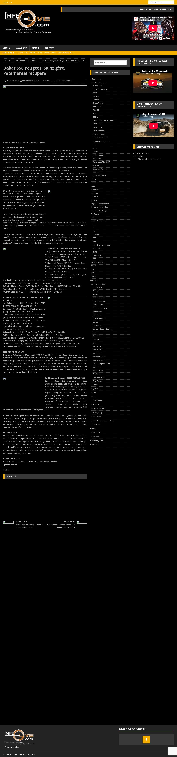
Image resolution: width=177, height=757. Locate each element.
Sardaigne (97, 367)
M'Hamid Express (99, 318)
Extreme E (95, 404)
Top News (97, 374)
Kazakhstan (97, 311)
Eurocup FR (97, 106)
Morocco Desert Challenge (103, 329)
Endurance (97, 255)
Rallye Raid (21, 48)
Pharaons (97, 336)
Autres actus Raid (98, 284)
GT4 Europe (97, 127)
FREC (95, 113)
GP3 (94, 241)
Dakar (47, 80)
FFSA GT (96, 110)
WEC (94, 259)
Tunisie (95, 384)
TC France (95, 214)
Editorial (93, 428)
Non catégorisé (96, 440)
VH (92, 269)
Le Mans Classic (99, 134)
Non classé (95, 445)
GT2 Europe (97, 124)
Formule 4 (95, 190)
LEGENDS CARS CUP (100, 137)
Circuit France (98, 103)
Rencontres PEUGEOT (101, 162)
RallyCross (97, 158)
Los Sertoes (97, 315)
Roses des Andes (100, 360)
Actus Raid (21, 60)
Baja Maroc (95, 388)
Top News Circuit (99, 176)
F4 (93, 231)
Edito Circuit (96, 432)
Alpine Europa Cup (100, 89)
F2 (93, 224)
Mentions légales (11, 747)
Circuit (35, 48)
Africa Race (97, 424)
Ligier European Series (102, 141)
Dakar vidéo (97, 400)
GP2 (94, 238)
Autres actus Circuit (99, 82)
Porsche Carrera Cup (99, 207)
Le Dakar (139, 156)
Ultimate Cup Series (99, 262)
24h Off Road (98, 287)
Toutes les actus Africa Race (102, 421)
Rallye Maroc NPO (98, 408)
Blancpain (97, 96)
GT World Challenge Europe (103, 120)
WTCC (93, 273)
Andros (95, 92)
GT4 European (98, 131)
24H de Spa (97, 85)
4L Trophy (96, 291)
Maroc (95, 322)
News (95, 148)
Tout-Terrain (97, 381)
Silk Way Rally (96, 412)
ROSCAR (96, 165)
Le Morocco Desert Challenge (148, 159)
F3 (93, 227)
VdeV (93, 266)
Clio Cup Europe (97, 183)
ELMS (95, 252)
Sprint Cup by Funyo (99, 210)
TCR (92, 217)
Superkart (97, 172)
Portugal (96, 339)
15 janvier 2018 (13, 80)
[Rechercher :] (161, 2)
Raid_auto (97, 346)
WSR (94, 179)
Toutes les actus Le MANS (101, 245)
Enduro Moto (98, 304)
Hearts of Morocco (100, 308)
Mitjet (95, 144)
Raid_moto (97, 350)
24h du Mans (98, 248)
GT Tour (94, 196)
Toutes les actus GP (99, 221)
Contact (49, 48)
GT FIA (95, 117)
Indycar (94, 200)
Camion (96, 99)
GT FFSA (94, 193)
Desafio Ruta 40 (99, 301)
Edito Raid (95, 436)
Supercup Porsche (100, 169)
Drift (93, 186)
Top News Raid (98, 377)
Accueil (6, 48)
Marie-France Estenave (31, 80)
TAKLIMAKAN (96, 417)
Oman (95, 332)
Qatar (95, 343)
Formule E (96, 234)
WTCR (93, 276)
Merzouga (97, 325)
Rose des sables (99, 356)
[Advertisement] (45, 500)
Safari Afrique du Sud (101, 363)
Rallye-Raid (97, 353)
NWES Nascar (98, 155)
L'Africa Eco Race (142, 153)
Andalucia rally (98, 298)
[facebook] (146, 739)
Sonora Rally (98, 370)
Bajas (93, 392)
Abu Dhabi (97, 294)
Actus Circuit (95, 79)
